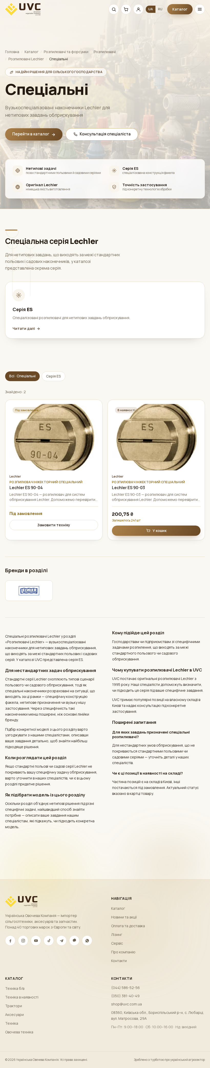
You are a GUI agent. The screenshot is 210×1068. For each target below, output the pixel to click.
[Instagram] (23, 940)
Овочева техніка (19, 1032)
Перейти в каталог (33, 134)
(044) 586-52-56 (125, 987)
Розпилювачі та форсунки (66, 51)
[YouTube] (36, 940)
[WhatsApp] (87, 940)
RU (160, 9)
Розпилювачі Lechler (26, 58)
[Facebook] (10, 940)
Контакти (119, 960)
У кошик (159, 530)
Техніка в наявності (21, 997)
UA (150, 9)
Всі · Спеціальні (22, 375)
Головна (12, 51)
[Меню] (200, 9)
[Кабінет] (138, 9)
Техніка (11, 1023)
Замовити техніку (53, 524)
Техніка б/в (14, 988)
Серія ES (53, 376)
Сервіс (117, 943)
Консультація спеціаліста (105, 134)
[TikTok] (49, 940)
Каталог (179, 9)
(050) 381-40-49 (125, 995)
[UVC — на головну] (22, 9)
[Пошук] (114, 9)
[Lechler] (29, 590)
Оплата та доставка (128, 925)
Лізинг (116, 934)
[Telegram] (61, 940)
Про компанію (123, 952)
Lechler (15, 476)
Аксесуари (14, 1014)
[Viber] (74, 940)
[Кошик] (126, 9)
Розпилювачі (105, 51)
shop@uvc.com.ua (126, 1004)
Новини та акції (124, 917)
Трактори (13, 1005)
